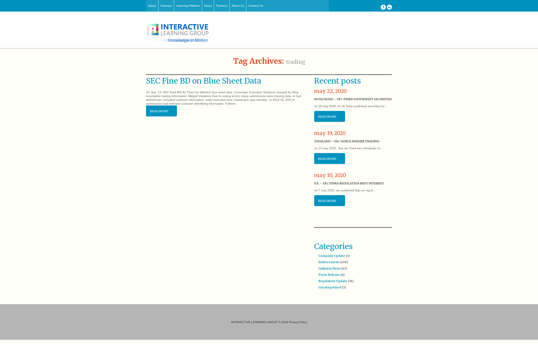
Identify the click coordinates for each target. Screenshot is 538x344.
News (208, 5)
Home (152, 5)
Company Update (331, 256)
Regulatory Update (332, 281)
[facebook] (383, 7)
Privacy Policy (298, 322)
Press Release (329, 275)
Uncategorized (329, 287)
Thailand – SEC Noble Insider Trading (346, 141)
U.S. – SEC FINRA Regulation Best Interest (349, 183)
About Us (238, 5)
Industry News (329, 268)
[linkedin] (389, 7)
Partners (221, 5)
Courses (166, 5)
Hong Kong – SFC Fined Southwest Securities (353, 99)
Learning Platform (188, 5)
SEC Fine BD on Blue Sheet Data (203, 81)
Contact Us (255, 5)
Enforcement (328, 262)
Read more (159, 111)
